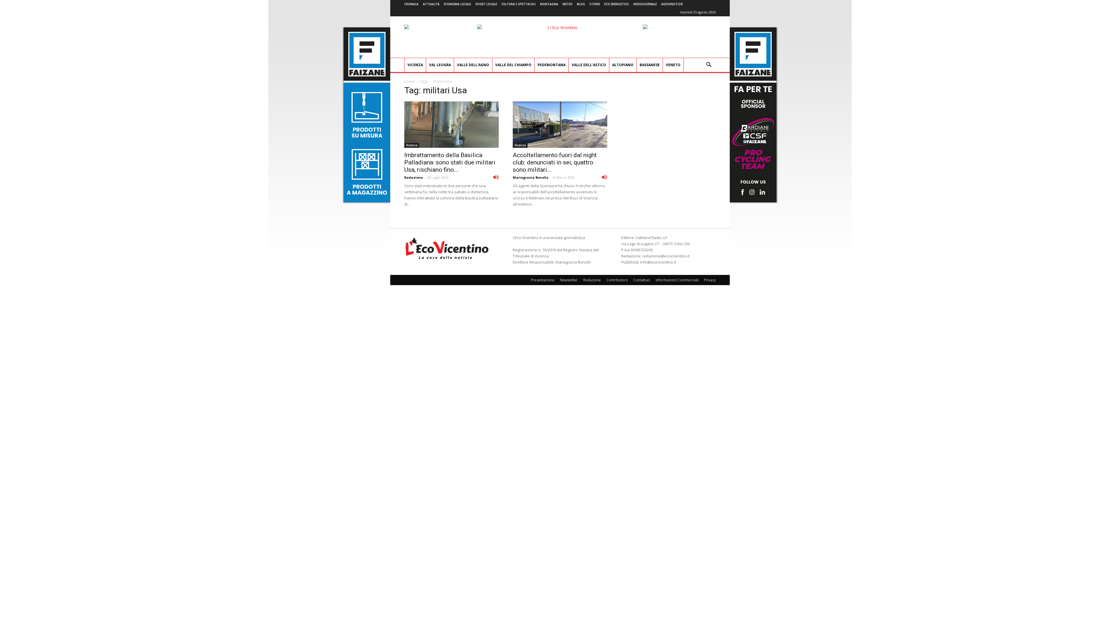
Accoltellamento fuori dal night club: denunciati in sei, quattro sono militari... (555, 162)
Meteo (568, 4)
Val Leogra (440, 64)
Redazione (413, 177)
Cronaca (411, 4)
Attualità (431, 4)
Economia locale (457, 4)
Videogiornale (645, 4)
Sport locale (486, 4)
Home (409, 81)
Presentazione (542, 280)
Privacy (710, 280)
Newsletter (569, 280)
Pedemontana (552, 64)
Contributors (617, 280)
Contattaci (641, 280)
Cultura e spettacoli (518, 4)
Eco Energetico (616, 4)
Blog (581, 4)
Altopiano (623, 64)
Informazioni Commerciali (677, 280)
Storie (594, 4)
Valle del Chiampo (513, 64)
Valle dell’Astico (589, 64)
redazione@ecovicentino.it (666, 256)
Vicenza (415, 64)
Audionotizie (672, 4)
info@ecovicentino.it (658, 262)
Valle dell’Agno (473, 64)
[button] (709, 65)
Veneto (673, 64)
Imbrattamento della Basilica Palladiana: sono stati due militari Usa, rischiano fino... (449, 162)
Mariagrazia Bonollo (530, 177)
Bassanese (650, 64)
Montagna (549, 4)
